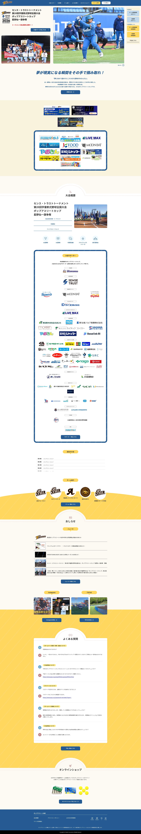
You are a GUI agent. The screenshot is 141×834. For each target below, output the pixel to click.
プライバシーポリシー (53, 818)
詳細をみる (69, 92)
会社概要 (36, 818)
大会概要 (59, 3)
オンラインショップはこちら (69, 801)
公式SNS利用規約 (71, 818)
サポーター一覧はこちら (70, 437)
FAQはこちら (133, 40)
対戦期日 (53, 224)
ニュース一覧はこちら (70, 581)
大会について (51, 3)
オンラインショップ (85, 3)
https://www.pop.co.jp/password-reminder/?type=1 (57, 697)
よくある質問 (74, 3)
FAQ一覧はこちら (70, 748)
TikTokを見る (88, 620)
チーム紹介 (66, 3)
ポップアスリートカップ (45, 458)
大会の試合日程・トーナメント (53, 219)
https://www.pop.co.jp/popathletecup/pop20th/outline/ (58, 677)
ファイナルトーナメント (53, 229)
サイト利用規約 (38, 821)
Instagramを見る (50, 620)
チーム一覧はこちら (70, 504)
